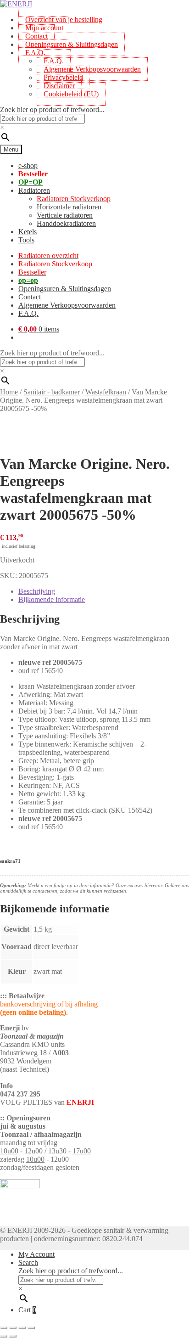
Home (9, 392)
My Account (36, 1254)
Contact (29, 297)
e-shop (28, 165)
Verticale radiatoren (65, 215)
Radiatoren (34, 190)
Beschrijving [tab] (36, 591)
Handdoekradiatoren (66, 223)
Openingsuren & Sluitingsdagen (71, 44)
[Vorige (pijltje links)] (3, 1336)
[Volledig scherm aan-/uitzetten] (13, 1328)
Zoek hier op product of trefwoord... (52, 109)
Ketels (27, 232)
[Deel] (22, 1328)
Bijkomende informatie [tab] (51, 599)
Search (28, 1262)
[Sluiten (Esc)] (31, 1328)
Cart (27, 1310)
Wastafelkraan (105, 392)
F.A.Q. (35, 52)
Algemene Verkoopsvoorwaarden (92, 69)
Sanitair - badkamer (51, 392)
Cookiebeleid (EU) (71, 94)
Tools (26, 240)
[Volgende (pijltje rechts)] (13, 1336)
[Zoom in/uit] (3, 1328)
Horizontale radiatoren (69, 207)
